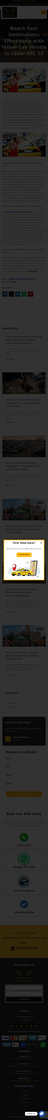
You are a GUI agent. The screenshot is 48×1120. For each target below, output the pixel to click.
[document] (24, 560)
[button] (41, 1113)
